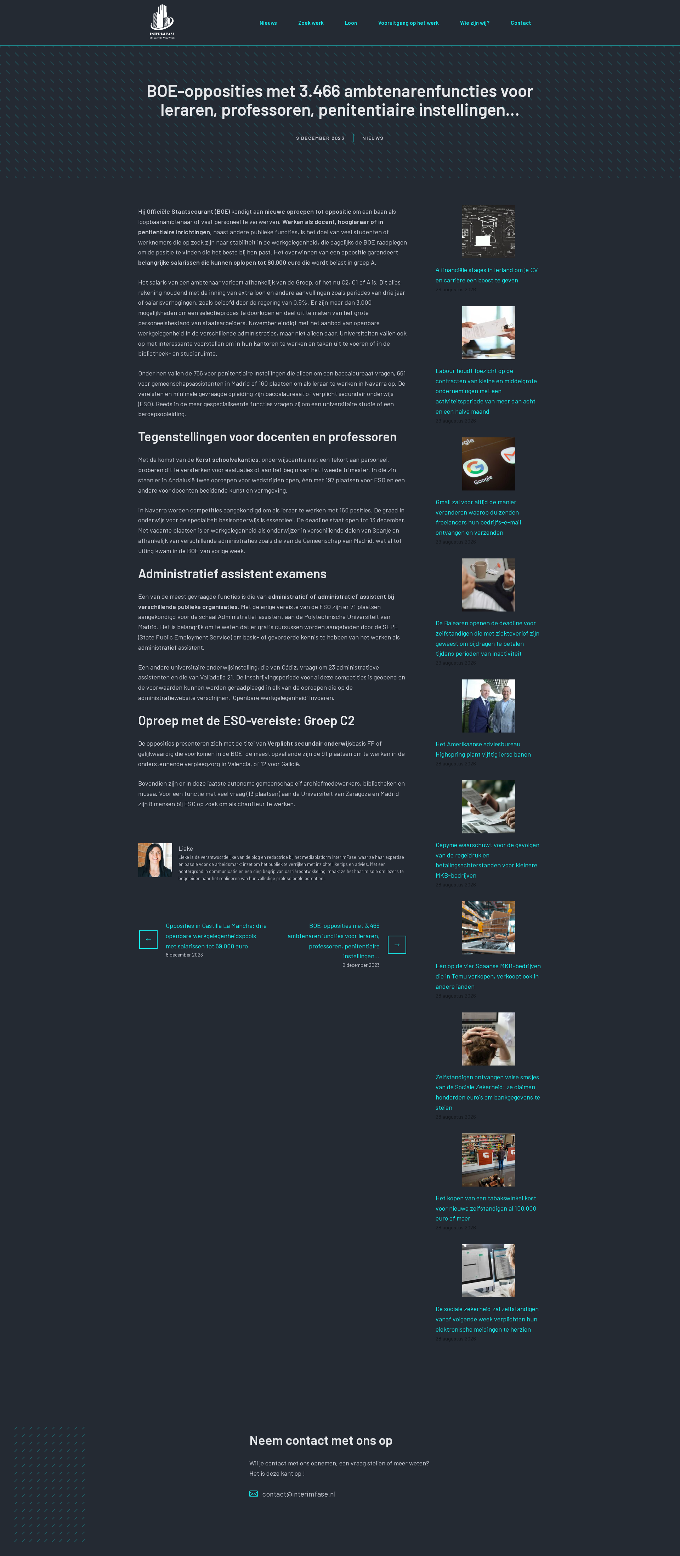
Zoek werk (311, 22)
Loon (351, 22)
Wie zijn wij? (474, 22)
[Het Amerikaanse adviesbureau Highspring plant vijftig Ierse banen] (488, 727)
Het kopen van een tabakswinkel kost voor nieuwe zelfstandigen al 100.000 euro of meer (486, 1208)
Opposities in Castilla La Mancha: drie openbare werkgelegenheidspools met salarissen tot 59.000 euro (216, 935)
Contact (521, 22)
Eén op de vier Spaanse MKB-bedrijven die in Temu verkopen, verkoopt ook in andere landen (488, 976)
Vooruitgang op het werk (408, 22)
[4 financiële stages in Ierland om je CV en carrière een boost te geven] (488, 253)
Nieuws (268, 22)
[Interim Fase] (163, 21)
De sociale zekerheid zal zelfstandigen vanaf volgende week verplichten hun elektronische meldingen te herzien (487, 1319)
